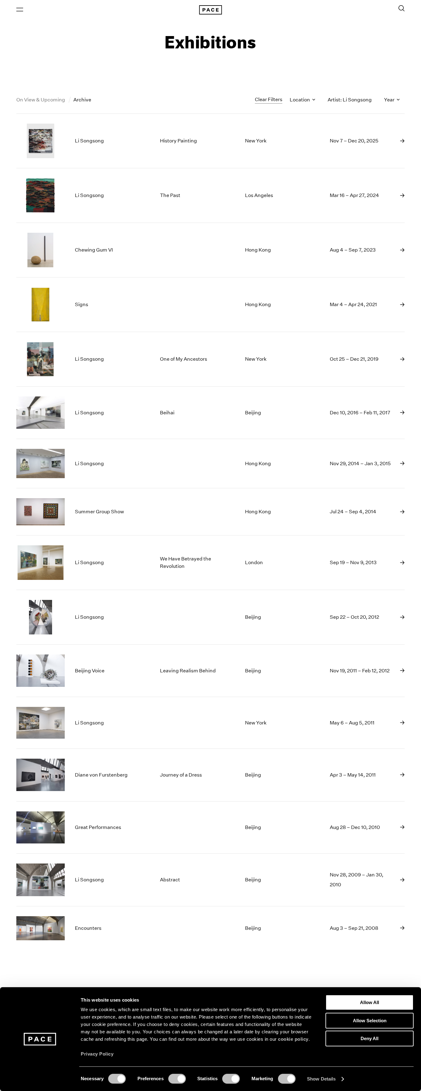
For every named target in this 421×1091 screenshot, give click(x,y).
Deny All (369, 1038)
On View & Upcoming (41, 100)
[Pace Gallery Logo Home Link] (210, 9)
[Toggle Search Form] (402, 8)
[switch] (177, 1079)
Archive (82, 100)
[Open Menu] (19, 9)
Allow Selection (369, 1020)
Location (300, 100)
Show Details (321, 1078)
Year (389, 100)
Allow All (369, 1002)
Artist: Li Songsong (350, 100)
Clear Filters (268, 99)
